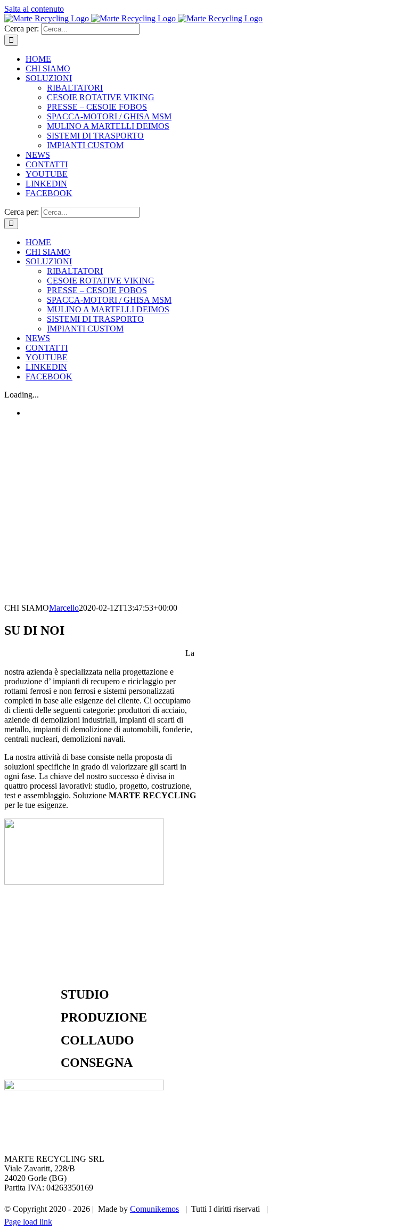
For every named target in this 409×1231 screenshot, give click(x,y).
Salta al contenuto (34, 8)
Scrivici (384, 1208)
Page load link (28, 1221)
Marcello (64, 607)
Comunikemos (154, 1208)
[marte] (84, 881)
